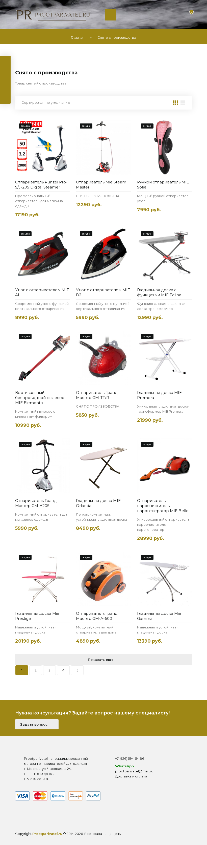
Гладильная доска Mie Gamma (159, 616)
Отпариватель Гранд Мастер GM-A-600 (97, 616)
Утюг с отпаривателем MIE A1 (42, 292)
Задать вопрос (34, 724)
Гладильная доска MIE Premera (159, 395)
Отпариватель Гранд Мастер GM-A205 (36, 503)
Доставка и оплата (131, 776)
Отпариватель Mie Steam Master (101, 184)
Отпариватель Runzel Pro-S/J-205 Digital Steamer (41, 184)
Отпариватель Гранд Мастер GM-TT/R (97, 395)
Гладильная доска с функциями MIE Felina (159, 292)
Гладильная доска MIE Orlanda (98, 503)
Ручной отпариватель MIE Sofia (163, 184)
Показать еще (101, 660)
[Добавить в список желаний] (64, 126)
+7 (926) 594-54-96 (129, 758)
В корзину (40, 169)
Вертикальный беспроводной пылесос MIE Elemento (39, 397)
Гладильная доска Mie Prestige (37, 616)
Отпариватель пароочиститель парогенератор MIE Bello (163, 505)
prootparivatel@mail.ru (134, 771)
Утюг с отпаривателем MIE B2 (103, 292)
